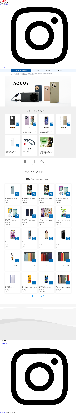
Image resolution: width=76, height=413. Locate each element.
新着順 (33, 179)
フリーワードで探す (59, 70)
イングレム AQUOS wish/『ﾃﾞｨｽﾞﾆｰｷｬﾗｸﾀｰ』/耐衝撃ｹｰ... (46, 243)
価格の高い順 (39, 179)
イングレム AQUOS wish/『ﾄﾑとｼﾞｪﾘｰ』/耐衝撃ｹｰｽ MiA (12, 265)
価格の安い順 (47, 179)
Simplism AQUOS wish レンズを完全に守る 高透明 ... (29, 243)
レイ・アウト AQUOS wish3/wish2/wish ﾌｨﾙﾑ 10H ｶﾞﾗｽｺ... (29, 198)
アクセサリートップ (38, 70)
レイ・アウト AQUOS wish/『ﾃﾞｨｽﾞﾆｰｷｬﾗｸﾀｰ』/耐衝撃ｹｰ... (29, 287)
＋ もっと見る (38, 296)
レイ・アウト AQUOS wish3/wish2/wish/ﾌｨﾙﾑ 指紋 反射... (63, 220)
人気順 (28, 179)
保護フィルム (25, 202)
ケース (7, 202)
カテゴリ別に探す (49, 70)
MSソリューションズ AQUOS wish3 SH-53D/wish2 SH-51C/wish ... (45, 287)
